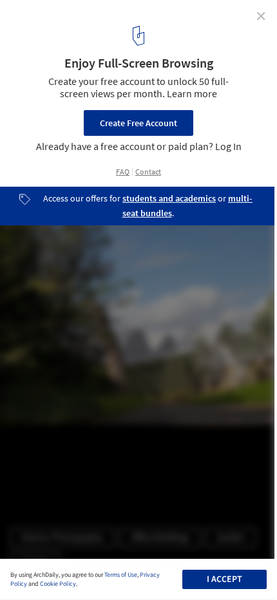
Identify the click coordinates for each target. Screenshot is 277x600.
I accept (224, 579)
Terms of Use (120, 574)
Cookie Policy (58, 583)
